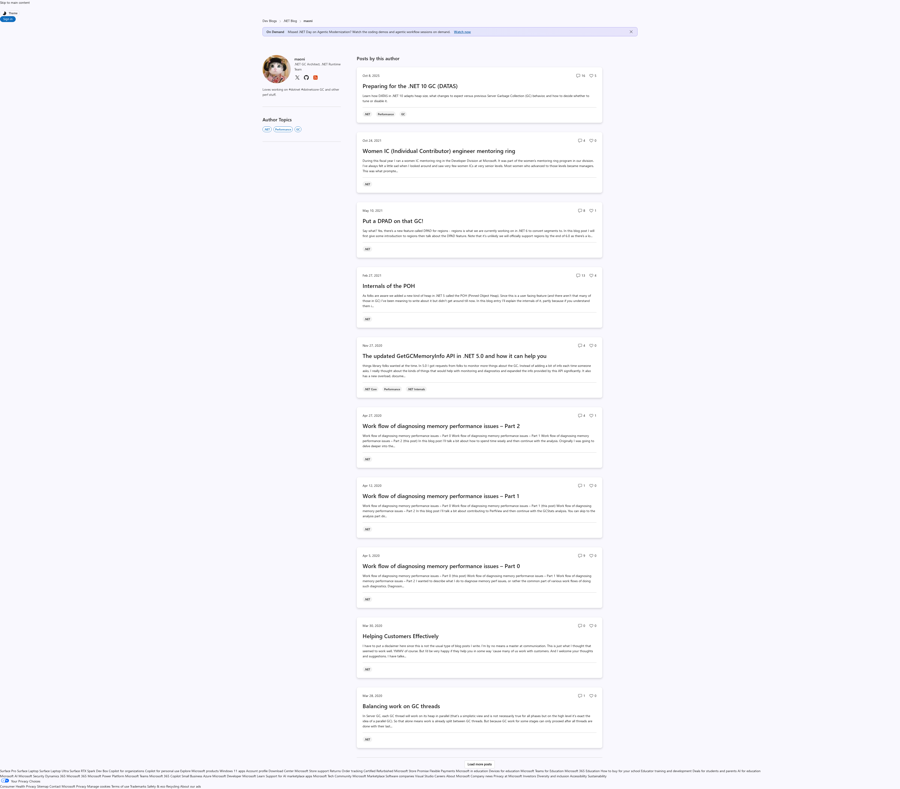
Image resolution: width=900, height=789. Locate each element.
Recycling (172, 786)
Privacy (81, 786)
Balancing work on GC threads (401, 706)
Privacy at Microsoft (508, 776)
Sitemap (43, 786)
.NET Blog (290, 21)
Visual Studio (424, 776)
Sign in (7, 19)
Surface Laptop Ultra (54, 771)
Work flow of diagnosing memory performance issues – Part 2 (441, 425)
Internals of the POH (389, 285)
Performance (283, 129)
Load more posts (480, 764)
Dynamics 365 (55, 776)
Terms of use (120, 786)
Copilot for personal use (162, 771)
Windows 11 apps (232, 771)
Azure (207, 776)
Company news (482, 776)
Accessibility (578, 776)
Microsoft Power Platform (106, 776)
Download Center (281, 771)
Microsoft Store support (312, 771)
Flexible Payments (442, 771)
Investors (529, 776)
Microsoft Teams (136, 776)
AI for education (749, 771)
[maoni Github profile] (306, 79)
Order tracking (352, 771)
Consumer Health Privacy (18, 786)
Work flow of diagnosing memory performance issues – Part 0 (441, 565)
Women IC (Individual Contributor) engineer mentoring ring (439, 150)
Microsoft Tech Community (332, 776)
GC (298, 129)
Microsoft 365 (77, 776)
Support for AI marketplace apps (289, 776)
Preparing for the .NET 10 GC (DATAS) (410, 85)
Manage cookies (98, 786)
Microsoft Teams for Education (542, 771)
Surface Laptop (27, 771)
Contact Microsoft (62, 786)
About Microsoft (458, 776)
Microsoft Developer (226, 776)
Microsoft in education (472, 771)
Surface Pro (8, 771)
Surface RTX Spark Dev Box (89, 771)
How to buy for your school (620, 771)
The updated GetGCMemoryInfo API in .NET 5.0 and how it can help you (455, 355)
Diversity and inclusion (553, 776)
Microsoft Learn (253, 776)
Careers (440, 776)
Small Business (192, 776)
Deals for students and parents (715, 771)
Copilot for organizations (126, 771)
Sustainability (597, 776)
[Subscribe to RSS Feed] (315, 79)
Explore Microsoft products (199, 771)
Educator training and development (666, 771)
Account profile (257, 771)
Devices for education (504, 771)
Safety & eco (156, 786)
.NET (267, 129)
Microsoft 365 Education (582, 771)
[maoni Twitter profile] (297, 79)
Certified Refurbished (378, 771)
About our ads (190, 786)
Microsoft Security (31, 776)
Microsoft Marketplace (368, 776)
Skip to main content (15, 2)
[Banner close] (631, 31)
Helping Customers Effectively (401, 636)
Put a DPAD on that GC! (393, 220)
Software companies (400, 776)
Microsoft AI (9, 776)
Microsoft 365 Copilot (165, 776)
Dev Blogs (269, 21)
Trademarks (138, 786)
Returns (335, 771)
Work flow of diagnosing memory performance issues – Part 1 (441, 495)
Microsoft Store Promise (411, 771)
